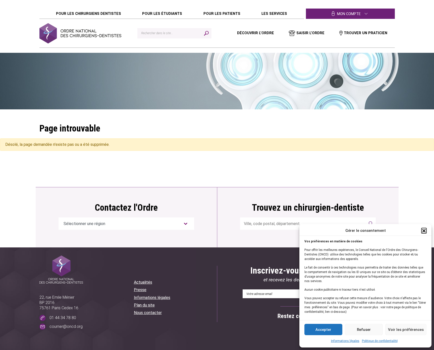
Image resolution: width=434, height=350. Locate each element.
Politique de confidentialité (380, 341)
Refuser (364, 329)
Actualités (143, 282)
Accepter (323, 329)
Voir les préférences (406, 329)
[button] (423, 230)
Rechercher (370, 223)
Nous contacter (148, 312)
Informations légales (345, 341)
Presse (140, 289)
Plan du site (144, 305)
